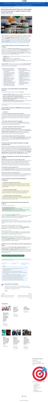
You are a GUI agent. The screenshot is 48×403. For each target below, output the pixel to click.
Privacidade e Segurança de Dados (38, 363)
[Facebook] (22, 396)
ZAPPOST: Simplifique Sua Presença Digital (26, 308)
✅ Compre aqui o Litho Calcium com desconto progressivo (13, 255)
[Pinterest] (25, 396)
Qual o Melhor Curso (37, 387)
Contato (33, 364)
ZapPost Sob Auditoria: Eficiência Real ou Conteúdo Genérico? (16, 309)
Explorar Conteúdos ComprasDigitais (35, 3)
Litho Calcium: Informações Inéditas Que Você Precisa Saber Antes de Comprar (25, 264)
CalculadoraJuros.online (38, 391)
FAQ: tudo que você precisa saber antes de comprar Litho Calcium (13, 278)
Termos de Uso (34, 360)
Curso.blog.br (36, 383)
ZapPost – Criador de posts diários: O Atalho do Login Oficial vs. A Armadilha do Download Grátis (6, 340)
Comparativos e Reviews (24, 3)
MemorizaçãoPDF (37, 385)
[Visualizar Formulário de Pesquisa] (46, 1)
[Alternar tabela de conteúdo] (26, 267)
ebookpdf (35, 386)
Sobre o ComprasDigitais (36, 361)
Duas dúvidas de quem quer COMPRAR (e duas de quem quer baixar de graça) (15, 272)
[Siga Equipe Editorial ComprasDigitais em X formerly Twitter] (7, 291)
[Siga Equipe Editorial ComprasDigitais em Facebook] (5, 291)
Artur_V (5, 345)
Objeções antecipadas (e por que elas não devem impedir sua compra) (13, 276)
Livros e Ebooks (18, 5)
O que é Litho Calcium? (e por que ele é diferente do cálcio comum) (13, 268)
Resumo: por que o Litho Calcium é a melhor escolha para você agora (13, 279)
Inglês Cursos (36, 390)
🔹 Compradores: (6, 273)
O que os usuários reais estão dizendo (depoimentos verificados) (12, 277)
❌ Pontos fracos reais (7, 270)
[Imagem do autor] (1, 14)
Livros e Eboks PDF (16, 3)
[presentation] (6, 308)
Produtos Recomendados (8, 3)
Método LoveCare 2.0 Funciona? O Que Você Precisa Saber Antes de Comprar (7, 295)
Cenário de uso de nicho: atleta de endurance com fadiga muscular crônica (14, 275)
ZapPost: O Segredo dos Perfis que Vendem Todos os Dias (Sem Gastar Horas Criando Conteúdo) (16, 340)
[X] (24, 396)
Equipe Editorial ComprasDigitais (7, 14)
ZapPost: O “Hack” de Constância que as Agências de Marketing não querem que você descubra (27, 340)
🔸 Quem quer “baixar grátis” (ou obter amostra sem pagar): (12, 274)
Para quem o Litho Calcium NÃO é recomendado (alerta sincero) (12, 271)
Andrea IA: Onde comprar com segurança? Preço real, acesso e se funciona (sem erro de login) (25, 296)
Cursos (43, 3)
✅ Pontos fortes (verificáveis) (8, 269)
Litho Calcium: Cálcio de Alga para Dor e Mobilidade (15, 263)
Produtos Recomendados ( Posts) (27, 5)
